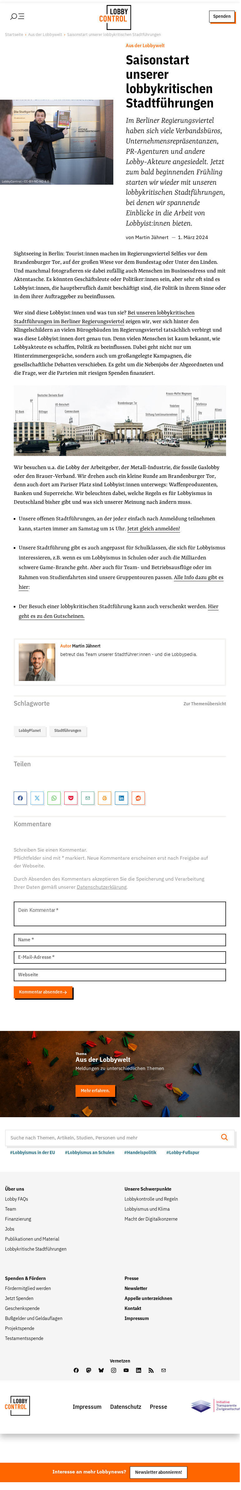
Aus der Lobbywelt (45, 35)
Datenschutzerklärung (101, 887)
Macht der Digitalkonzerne (151, 1219)
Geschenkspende (22, 1308)
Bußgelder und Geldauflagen (33, 1318)
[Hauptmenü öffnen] (25, 16)
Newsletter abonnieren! (158, 1472)
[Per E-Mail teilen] (87, 798)
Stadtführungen (67, 731)
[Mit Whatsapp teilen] (54, 798)
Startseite (14, 35)
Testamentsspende (24, 1338)
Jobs (9, 1229)
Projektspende (19, 1328)
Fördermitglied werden (28, 1288)
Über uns (14, 1189)
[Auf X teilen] (37, 798)
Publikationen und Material (32, 1239)
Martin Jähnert (152, 237)
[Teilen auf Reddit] (138, 798)
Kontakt (133, 1308)
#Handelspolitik (140, 1152)
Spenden (222, 16)
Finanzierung (18, 1219)
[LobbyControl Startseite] (113, 16)
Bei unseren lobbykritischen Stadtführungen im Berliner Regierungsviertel (104, 317)
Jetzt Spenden (19, 1298)
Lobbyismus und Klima (147, 1209)
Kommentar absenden (40, 992)
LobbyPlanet (30, 731)
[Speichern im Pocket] (70, 798)
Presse (132, 1278)
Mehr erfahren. (95, 1090)
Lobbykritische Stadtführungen (35, 1249)
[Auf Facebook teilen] (20, 798)
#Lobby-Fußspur (182, 1152)
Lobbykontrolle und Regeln (151, 1199)
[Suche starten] (226, 1138)
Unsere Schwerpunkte (148, 1189)
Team (10, 1209)
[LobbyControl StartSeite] (27, 1407)
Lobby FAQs (16, 1199)
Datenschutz (125, 1407)
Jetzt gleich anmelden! (153, 529)
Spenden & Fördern (25, 1278)
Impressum (137, 1318)
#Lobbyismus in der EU (32, 1152)
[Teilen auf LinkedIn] (121, 798)
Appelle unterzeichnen (148, 1298)
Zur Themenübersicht (205, 704)
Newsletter (136, 1288)
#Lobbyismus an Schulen (89, 1152)
